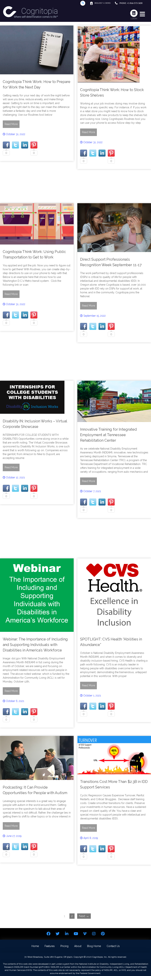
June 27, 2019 (13, 835)
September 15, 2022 (94, 315)
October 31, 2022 (15, 134)
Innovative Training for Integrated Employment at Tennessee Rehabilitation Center (108, 435)
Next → (84, 916)
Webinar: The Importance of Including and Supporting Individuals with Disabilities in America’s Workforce (35, 644)
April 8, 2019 (90, 837)
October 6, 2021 (15, 701)
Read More (11, 124)
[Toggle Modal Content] (82, 3)
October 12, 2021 (15, 477)
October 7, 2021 (92, 491)
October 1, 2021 (92, 695)
